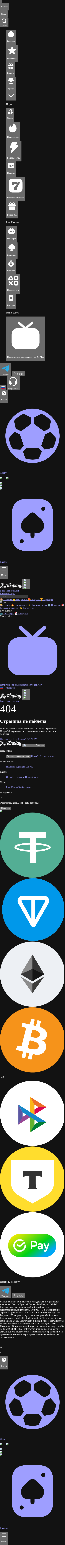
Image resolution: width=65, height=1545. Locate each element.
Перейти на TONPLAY (25, 739)
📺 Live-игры (7, 613)
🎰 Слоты (5, 605)
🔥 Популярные (19, 605)
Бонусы (34, 599)
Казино (4, 593)
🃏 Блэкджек (21, 613)
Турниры (46, 599)
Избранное (20, 599)
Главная (6, 599)
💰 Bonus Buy (26, 608)
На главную (6, 739)
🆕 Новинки (54, 605)
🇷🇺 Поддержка (7, 687)
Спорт (11, 593)
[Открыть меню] (1, 1)
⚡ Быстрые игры (37, 605)
